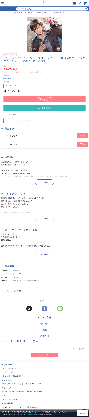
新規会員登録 (17, 376)
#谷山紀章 (44, 323)
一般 (11, 384)
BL (15, 384)
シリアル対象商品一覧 (35, 391)
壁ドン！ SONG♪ (18, 274)
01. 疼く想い (11, 136)
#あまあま (44, 336)
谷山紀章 (16, 270)
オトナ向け (12, 368)
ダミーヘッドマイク (31, 281)
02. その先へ (11, 144)
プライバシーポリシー (16, 407)
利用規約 (4, 407)
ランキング (5, 384)
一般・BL (5, 368)
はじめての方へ (6, 376)
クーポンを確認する (12, 114)
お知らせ (4, 399)
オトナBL (20, 368)
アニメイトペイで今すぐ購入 (44, 99)
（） (15, 91)
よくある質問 (13, 399)
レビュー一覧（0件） (79, 349)
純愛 (14, 281)
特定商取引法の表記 (30, 407)
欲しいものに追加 (23, 121)
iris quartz (16, 277)
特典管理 (11, 391)
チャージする (37, 384)
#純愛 (44, 330)
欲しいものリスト (21, 391)
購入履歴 (4, 391)
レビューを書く (44, 355)
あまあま (20, 281)
